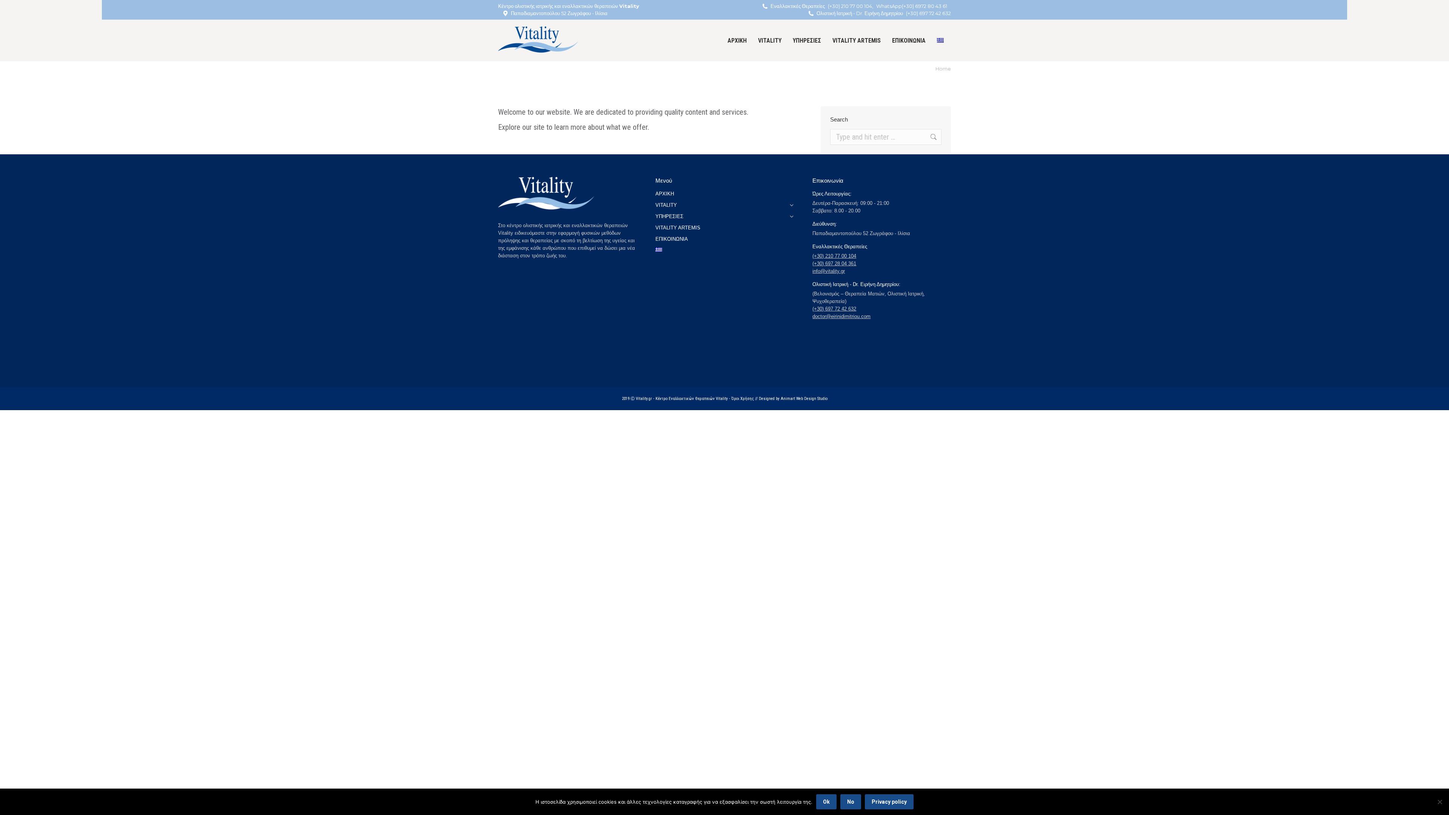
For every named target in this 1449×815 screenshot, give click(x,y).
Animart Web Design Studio (804, 398)
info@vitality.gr (828, 271)
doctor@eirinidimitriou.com (841, 316)
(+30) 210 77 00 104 (850, 6)
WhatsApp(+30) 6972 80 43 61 (911, 6)
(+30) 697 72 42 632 (928, 13)
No (850, 802)
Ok (826, 802)
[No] (1439, 802)
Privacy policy (889, 802)
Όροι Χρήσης (742, 398)
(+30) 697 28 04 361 (834, 263)
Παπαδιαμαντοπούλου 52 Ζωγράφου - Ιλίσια (559, 13)
